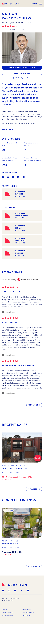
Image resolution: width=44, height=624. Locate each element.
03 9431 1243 (20, 230)
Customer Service (7, 612)
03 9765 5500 (20, 196)
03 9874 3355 (20, 243)
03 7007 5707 (20, 255)
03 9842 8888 (20, 218)
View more (32, 489)
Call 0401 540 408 (22, 73)
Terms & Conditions (28, 612)
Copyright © (26, 615)
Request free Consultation (22, 68)
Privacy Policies (26, 609)
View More (33, 405)
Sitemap (4, 609)
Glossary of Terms (7, 615)
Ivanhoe (34, 3)
